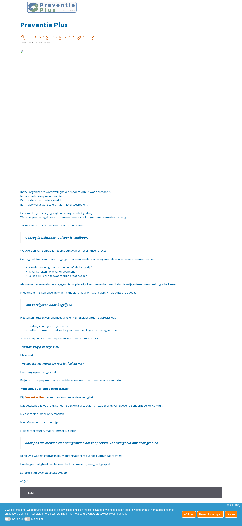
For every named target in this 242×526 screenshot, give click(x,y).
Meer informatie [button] (118, 513)
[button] (8, 519)
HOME (31, 493)
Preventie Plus (34, 397)
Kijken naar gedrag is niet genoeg (57, 36)
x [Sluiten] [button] (233, 505)
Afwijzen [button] (189, 514)
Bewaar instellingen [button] (210, 514)
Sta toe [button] (231, 514)
